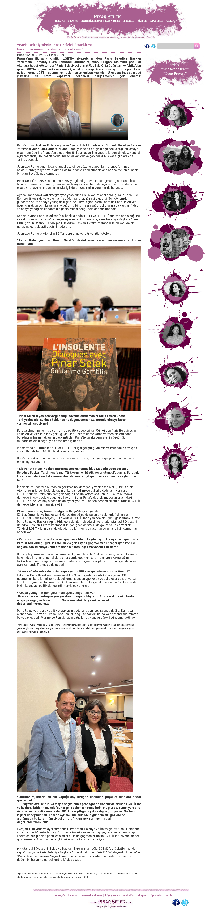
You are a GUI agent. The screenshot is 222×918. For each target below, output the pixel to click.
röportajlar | (157, 20)
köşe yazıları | (113, 20)
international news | (92, 20)
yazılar (170, 20)
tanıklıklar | (129, 20)
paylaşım (31, 853)
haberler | (73, 20)
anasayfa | (60, 20)
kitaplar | (143, 20)
